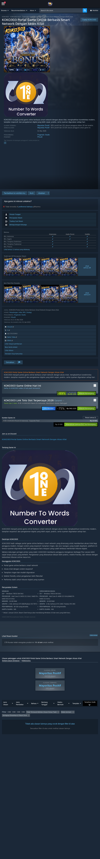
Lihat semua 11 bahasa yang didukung (17, 249)
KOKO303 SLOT (15, 17)
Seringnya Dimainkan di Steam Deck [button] (15, 715)
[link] (67, 393)
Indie (20, 312)
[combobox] (61, 10)
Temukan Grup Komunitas (14, 354)
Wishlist (95, 10)
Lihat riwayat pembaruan (13, 344)
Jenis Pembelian (20, 703)
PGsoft (39, 137)
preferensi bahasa (26, 207)
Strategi (29, 312)
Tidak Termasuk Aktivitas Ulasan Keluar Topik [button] (42, 712)
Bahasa (33, 703)
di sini (40, 642)
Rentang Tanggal (44, 703)
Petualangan (13, 312)
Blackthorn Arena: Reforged (56, 403)
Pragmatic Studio (43, 135)
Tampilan (75, 703)
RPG (24, 312)
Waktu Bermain (60, 703)
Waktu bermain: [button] (66, 712)
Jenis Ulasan (5, 703)
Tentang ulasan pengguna (11, 661)
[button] (5, 10)
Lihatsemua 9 (87, 294)
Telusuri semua (90, 417)
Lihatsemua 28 (87, 267)
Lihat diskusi (9, 350)
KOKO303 (5, 17)
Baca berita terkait (11, 347)
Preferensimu (26, 661)
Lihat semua (93, 635)
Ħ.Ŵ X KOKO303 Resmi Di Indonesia (31, 403)
